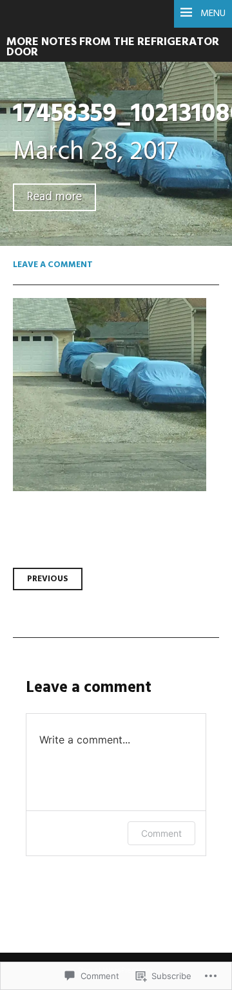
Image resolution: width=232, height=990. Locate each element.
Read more (54, 197)
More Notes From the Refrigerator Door (112, 47)
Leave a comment (53, 265)
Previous (47, 579)
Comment (161, 833)
